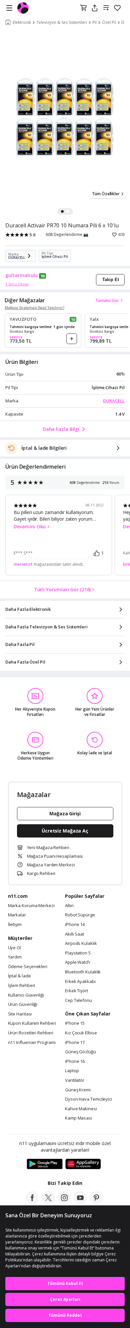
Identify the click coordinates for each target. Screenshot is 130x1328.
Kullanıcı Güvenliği (26, 995)
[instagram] (64, 1202)
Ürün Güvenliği (23, 1004)
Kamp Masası (78, 1118)
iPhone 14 (75, 924)
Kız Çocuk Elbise (81, 1033)
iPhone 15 (75, 1023)
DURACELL (114, 401)
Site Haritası (20, 1014)
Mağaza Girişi (65, 813)
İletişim (15, 924)
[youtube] (80, 1202)
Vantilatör (74, 1080)
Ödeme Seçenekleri (27, 966)
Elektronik (22, 22)
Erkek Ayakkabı (80, 981)
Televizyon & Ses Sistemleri (61, 22)
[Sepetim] (83, 8)
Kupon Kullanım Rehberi (32, 1023)
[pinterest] (96, 1202)
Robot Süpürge (80, 915)
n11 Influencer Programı (32, 1042)
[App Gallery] (83, 1164)
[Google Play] (45, 1164)
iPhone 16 (75, 1061)
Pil (94, 22)
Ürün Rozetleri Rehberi (30, 1033)
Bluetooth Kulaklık (83, 972)
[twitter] (48, 1202)
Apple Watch (77, 962)
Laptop (72, 1070)
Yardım (15, 957)
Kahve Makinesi (81, 1109)
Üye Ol (14, 948)
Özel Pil (109, 22)
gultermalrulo (21, 275)
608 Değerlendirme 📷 (67, 234)
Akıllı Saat (74, 934)
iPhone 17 (75, 1042)
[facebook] (32, 1202)
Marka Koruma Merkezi (31, 905)
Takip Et (110, 279)
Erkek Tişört (76, 991)
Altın (69, 905)
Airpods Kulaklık (81, 943)
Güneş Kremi (78, 1090)
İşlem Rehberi (21, 985)
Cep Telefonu (78, 1000)
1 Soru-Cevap (17, 283)
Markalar (17, 915)
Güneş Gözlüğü (80, 1052)
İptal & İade (19, 976)
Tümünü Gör (107, 300)
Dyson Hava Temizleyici (88, 1099)
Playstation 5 (78, 953)
